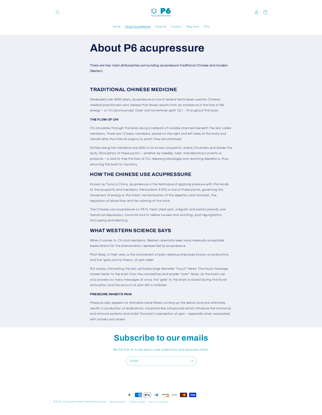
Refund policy (118, 402)
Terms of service (158, 402)
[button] (57, 12)
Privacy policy (137, 402)
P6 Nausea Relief (73, 402)
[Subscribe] (191, 361)
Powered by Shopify (94, 402)
